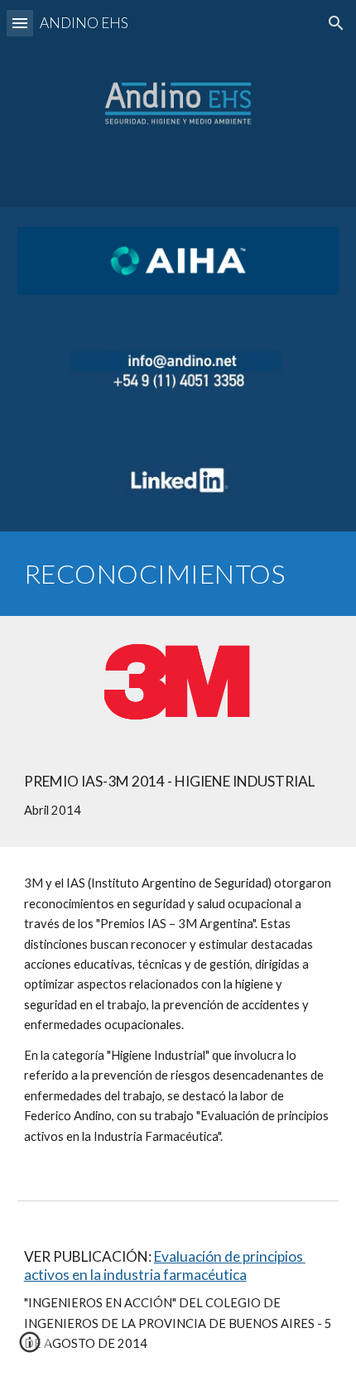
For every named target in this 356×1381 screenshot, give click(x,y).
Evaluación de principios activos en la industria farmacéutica (164, 1265)
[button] (20, 23)
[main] (178, 573)
